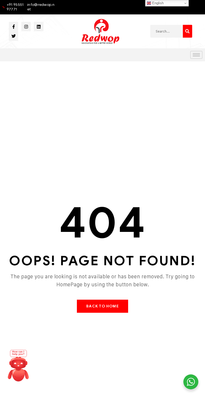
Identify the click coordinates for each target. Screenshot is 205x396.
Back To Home (102, 306)
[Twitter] (13, 36)
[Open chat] (18, 368)
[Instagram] (26, 26)
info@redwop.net (40, 6)
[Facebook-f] (13, 26)
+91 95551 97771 (15, 6)
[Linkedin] (38, 26)
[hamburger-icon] (196, 55)
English (157, 3)
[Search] (187, 31)
